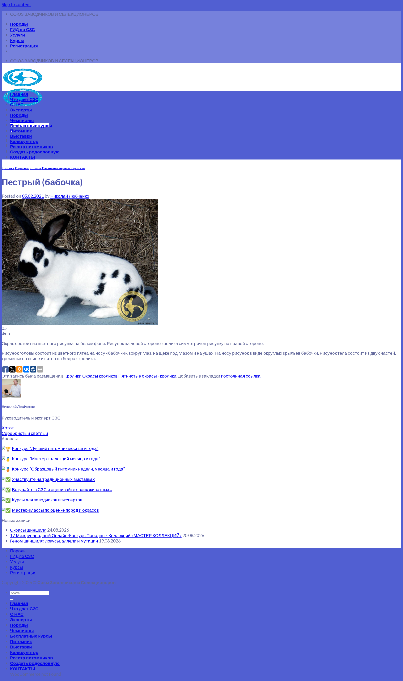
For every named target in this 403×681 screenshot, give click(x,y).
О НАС (17, 104)
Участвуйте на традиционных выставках (53, 479)
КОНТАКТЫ (22, 156)
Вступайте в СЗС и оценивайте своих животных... (62, 489)
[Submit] (11, 599)
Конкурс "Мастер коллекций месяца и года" (56, 458)
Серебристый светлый (25, 433)
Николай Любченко (69, 196)
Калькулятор (24, 141)
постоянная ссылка (240, 375)
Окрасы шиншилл (28, 529)
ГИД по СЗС (22, 29)
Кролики (8, 168)
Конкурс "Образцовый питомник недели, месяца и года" (68, 468)
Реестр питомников (31, 146)
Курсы (17, 40)
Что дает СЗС (24, 99)
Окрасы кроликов (28, 168)
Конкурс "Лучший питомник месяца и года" (55, 448)
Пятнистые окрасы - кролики (63, 168)
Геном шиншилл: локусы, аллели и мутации (54, 540)
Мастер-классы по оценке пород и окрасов (55, 509)
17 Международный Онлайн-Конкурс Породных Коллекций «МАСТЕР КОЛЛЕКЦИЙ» (96, 535)
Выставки (21, 136)
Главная (19, 94)
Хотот (8, 427)
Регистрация (24, 45)
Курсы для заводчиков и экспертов (47, 499)
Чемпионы (22, 120)
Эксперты (21, 109)
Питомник (21, 130)
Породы (19, 23)
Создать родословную (35, 151)
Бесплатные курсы (31, 125)
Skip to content (16, 4)
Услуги (17, 34)
